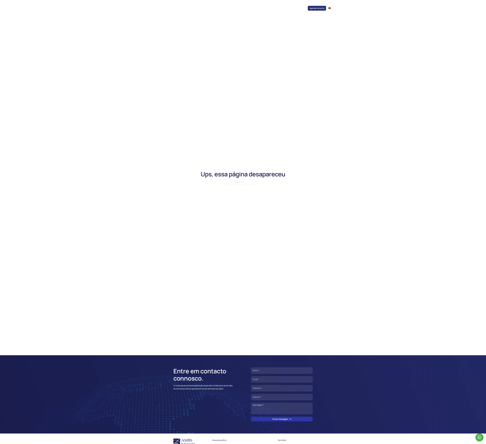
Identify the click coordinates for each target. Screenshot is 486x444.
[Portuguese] (330, 8)
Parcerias (277, 8)
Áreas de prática (243, 8)
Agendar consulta (317, 8)
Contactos (301, 8)
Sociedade (222, 8)
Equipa (232, 8)
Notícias (255, 8)
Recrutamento (289, 8)
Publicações (266, 8)
